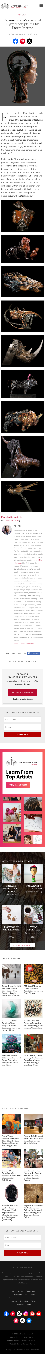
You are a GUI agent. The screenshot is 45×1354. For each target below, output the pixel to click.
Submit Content (13, 1341)
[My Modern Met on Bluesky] (29, 1319)
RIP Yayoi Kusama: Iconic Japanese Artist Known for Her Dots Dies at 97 (33, 989)
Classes (23, 1298)
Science (14, 1301)
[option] (11, 837)
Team (30, 1337)
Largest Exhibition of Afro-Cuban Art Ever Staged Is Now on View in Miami (33, 1139)
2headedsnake (12, 520)
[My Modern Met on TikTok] (16, 1319)
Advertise (31, 1341)
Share (35, 653)
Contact (23, 1341)
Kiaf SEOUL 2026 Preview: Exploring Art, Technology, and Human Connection (33, 1024)
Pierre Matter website (11, 517)
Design (20, 1291)
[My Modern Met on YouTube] (38, 1313)
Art (26, 15)
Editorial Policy (21, 1337)
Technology (24, 1301)
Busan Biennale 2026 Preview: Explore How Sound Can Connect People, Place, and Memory (11, 991)
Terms (32, 1344)
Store (29, 1305)
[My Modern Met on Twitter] (19, 1313)
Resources (13, 1298)
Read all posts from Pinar (24, 643)
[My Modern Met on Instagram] (25, 1313)
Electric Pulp (34, 1350)
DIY (26, 1294)
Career (32, 1294)
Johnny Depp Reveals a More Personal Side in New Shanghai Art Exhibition (11, 1175)
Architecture (17, 1294)
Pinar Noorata (16, 34)
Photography (31, 1291)
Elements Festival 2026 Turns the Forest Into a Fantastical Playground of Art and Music (11, 1060)
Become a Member (22, 692)
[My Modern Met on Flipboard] (32, 1313)
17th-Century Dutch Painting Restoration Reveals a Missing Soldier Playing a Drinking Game (33, 1060)
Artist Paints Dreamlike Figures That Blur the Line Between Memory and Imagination (10, 1141)
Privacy (26, 1344)
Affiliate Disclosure (15, 1344)
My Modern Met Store (17, 861)
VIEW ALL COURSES (18, 785)
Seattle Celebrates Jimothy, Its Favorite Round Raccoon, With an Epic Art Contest (33, 1175)
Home (20, 15)
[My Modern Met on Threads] (22, 1319)
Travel (34, 1301)
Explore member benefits (23, 698)
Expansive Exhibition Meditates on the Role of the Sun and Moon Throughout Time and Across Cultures (33, 1211)
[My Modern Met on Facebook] (6, 1313)
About (12, 1337)
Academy (20, 1305)
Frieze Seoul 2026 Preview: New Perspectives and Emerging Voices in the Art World (11, 1025)
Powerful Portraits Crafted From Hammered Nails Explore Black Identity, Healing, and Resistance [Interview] (10, 1212)
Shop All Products (22, 945)
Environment (33, 1298)
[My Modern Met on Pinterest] (12, 1313)
